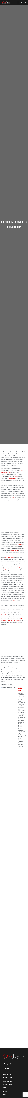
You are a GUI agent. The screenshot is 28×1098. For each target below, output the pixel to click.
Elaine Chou (4, 615)
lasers (14, 600)
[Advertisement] (14, 517)
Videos (4, 1095)
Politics (5, 1091)
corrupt (16, 476)
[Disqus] (13, 769)
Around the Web (7, 1074)
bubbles (19, 544)
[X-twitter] (7, 1064)
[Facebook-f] (4, 1064)
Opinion (4, 1088)
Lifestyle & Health (7, 1078)
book (13, 497)
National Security (7, 1084)
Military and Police (7, 1081)
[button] (18, 2)
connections (11, 478)
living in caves (14, 550)
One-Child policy (9, 557)
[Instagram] (10, 1064)
